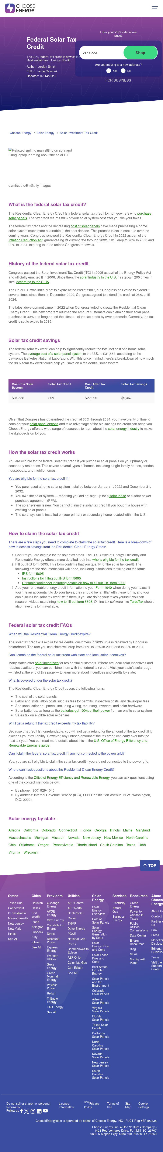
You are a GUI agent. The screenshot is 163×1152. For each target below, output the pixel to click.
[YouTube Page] (45, 1110)
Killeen (36, 942)
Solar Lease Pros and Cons (100, 958)
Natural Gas (117, 909)
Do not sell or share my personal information (28, 1105)
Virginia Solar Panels (100, 1009)
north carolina (137, 837)
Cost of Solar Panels (100, 920)
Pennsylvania (17, 913)
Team (155, 957)
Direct (51, 933)
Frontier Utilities (52, 957)
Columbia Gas (77, 962)
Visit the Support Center (156, 965)
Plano (35, 922)
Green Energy (134, 904)
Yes (115, 70)
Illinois (12, 933)
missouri (58, 837)
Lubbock (37, 932)
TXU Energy (55, 1007)
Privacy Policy (91, 1105)
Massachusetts (18, 918)
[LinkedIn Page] (39, 1112)
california (31, 830)
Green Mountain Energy (53, 976)
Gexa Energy (51, 966)
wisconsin (31, 852)
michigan (41, 837)
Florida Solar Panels (100, 1018)
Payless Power (52, 986)
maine (127, 830)
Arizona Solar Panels (100, 1001)
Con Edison (75, 967)
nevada (74, 837)
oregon (43, 844)
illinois (115, 830)
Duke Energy (76, 928)
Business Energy (118, 918)
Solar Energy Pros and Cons (100, 946)
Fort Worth (36, 915)
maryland (143, 830)
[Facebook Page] (21, 1112)
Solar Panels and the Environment (100, 981)
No (129, 70)
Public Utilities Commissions (139, 926)
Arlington (38, 927)
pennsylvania (63, 844)
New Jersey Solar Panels (100, 1064)
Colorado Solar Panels (100, 992)
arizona (14, 830)
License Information (66, 1105)
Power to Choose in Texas (136, 914)
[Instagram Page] (32, 1112)
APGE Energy (51, 913)
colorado (49, 830)
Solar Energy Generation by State (99, 932)
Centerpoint (75, 913)
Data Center (138, 935)
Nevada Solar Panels (100, 1055)
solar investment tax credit (79, 132)
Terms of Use (113, 1105)
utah (142, 844)
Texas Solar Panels (100, 1026)
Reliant (51, 993)
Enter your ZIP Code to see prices (118, 33)
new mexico (113, 837)
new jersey (92, 837)
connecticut (68, 830)
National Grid (76, 939)
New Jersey (16, 923)
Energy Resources (137, 942)
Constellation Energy (55, 927)
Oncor (72, 918)
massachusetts (19, 837)
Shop (140, 52)
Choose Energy (20, 132)
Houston (37, 903)
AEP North (75, 908)
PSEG (72, 944)
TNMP (72, 923)
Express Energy (52, 949)
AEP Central (76, 903)
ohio (12, 844)
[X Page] (26, 1112)
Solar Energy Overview (98, 910)
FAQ (154, 930)
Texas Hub (15, 903)
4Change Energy (53, 904)
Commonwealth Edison (78, 950)
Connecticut (16, 908)
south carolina (111, 844)
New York (14, 928)
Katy (35, 937)
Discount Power (53, 940)
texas (130, 844)
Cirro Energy (55, 920)
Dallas (36, 908)
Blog (133, 949)
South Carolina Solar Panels (100, 1074)
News (133, 954)
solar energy (46, 132)
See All (12, 939)
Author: (41, 66)
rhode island (87, 844)
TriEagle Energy (52, 1000)
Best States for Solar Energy (99, 970)
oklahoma (27, 844)
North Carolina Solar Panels (100, 1045)
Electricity (118, 903)
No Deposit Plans (137, 961)
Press (155, 935)
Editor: (42, 71)
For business (118, 80)
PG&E (72, 933)
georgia (100, 830)
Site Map (128, 1105)
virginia (14, 852)
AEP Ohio (74, 957)
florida (85, 830)
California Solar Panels (100, 1035)
